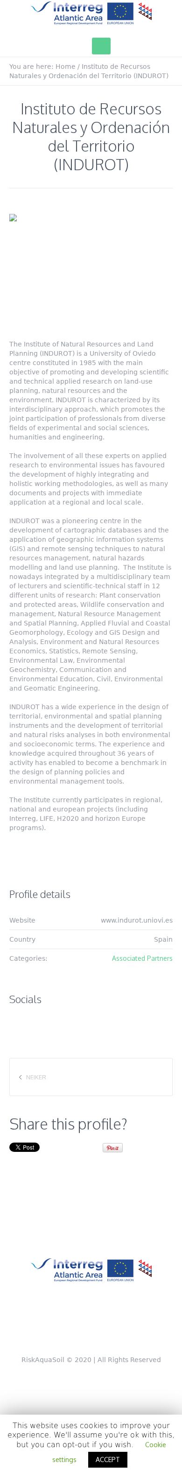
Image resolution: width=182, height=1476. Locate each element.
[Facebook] (78, 1322)
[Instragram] (108, 1322)
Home (66, 66)
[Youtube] (138, 1322)
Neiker (36, 1077)
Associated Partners (142, 958)
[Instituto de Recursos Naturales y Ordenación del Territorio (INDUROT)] (91, 268)
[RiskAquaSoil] (91, 13)
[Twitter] (48, 1322)
